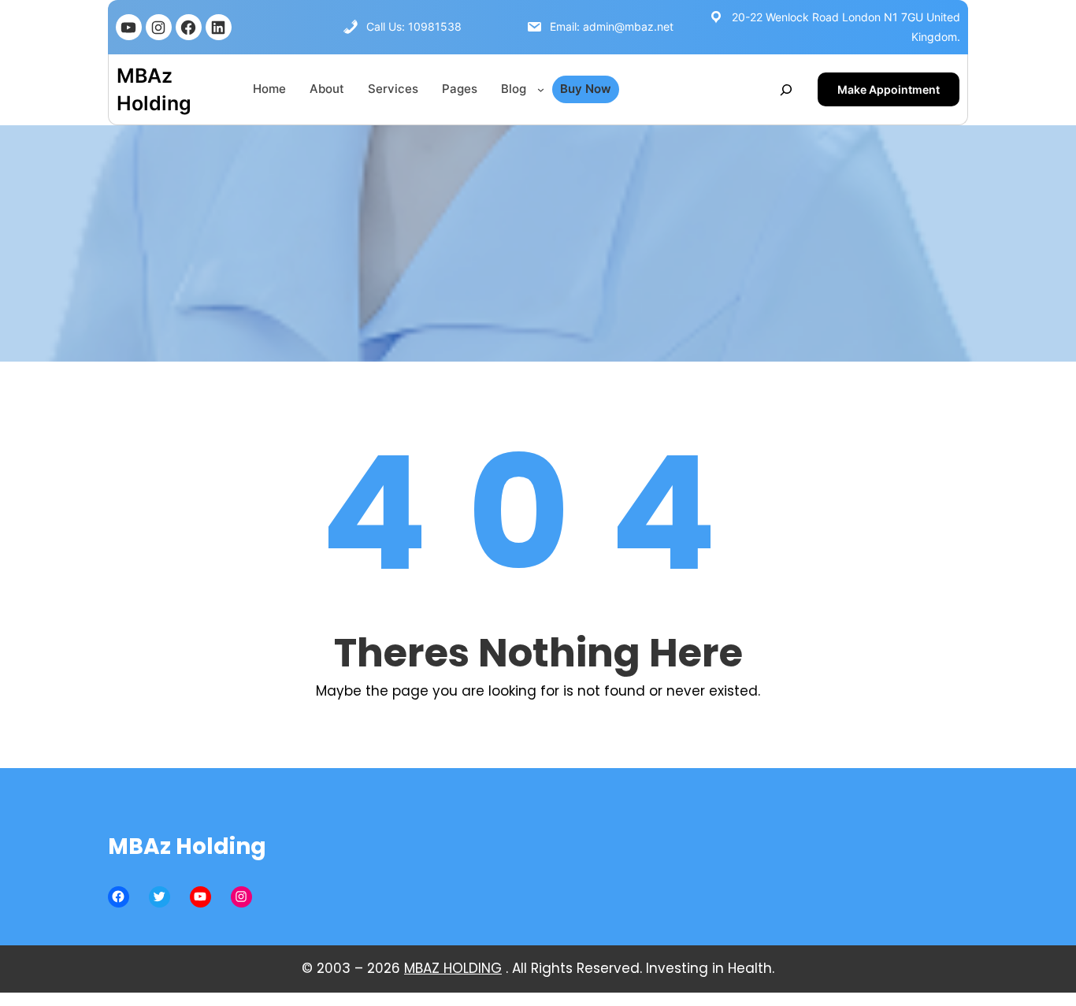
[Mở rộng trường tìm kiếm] (786, 90)
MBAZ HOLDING (453, 968)
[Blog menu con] (540, 89)
